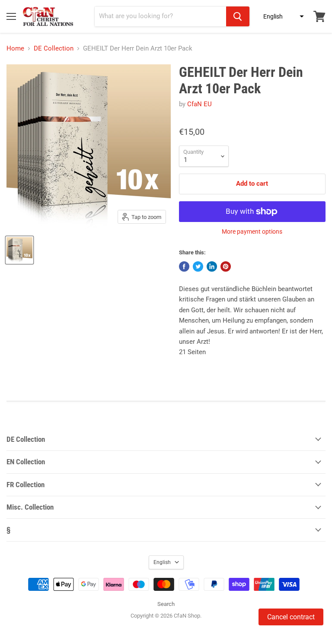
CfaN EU (199, 104)
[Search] (237, 16)
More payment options (252, 231)
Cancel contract (291, 617)
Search (166, 604)
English (162, 562)
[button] (281, 16)
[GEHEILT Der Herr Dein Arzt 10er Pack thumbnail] (19, 250)
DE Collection (53, 48)
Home (15, 48)
